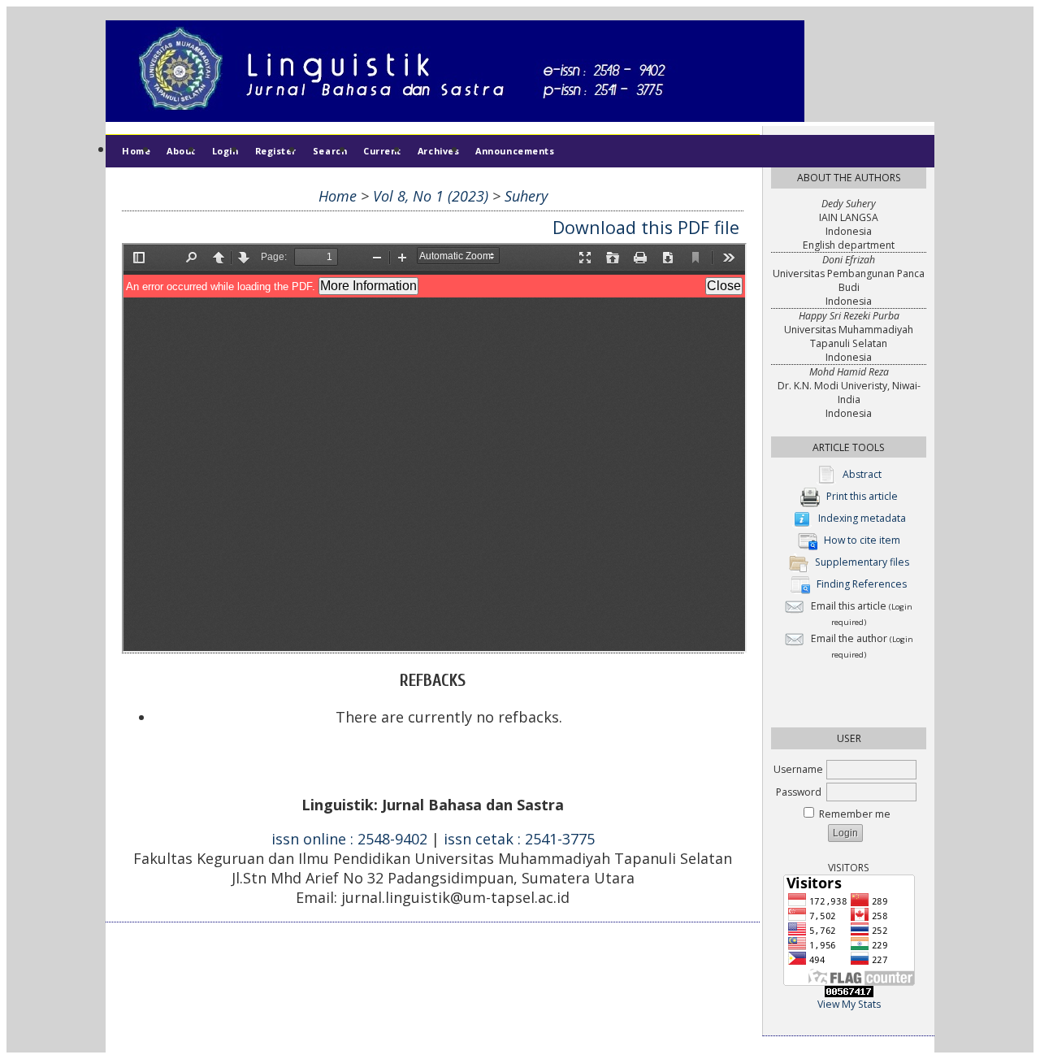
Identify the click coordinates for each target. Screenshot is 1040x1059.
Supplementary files (862, 563)
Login (225, 151)
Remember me (854, 814)
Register (276, 151)
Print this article (862, 497)
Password (798, 792)
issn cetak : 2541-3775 (519, 839)
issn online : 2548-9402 (349, 839)
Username (798, 769)
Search (330, 151)
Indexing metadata (862, 519)
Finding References (862, 585)
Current (382, 151)
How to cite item (862, 541)
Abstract (862, 475)
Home (136, 151)
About (181, 151)
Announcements (514, 151)
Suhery (526, 196)
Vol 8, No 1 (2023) (430, 196)
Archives (438, 151)
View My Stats (849, 1004)
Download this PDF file (645, 227)
